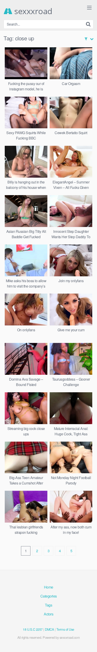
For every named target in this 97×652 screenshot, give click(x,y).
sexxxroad (32, 11)
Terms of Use (65, 629)
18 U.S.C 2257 (33, 629)
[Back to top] (89, 642)
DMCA (49, 629)
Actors (48, 614)
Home (48, 587)
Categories (48, 596)
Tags (48, 605)
